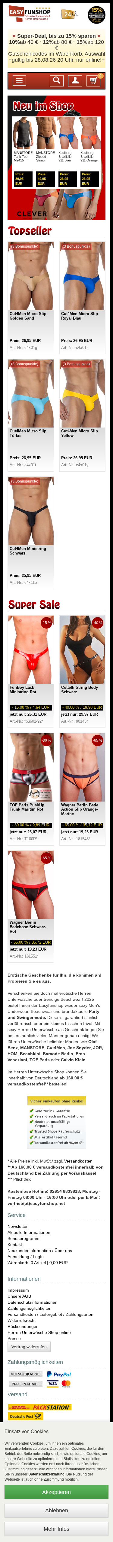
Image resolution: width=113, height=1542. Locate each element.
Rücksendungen (23, 1326)
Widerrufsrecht (22, 1320)
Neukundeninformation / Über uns (40, 1250)
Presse (14, 1338)
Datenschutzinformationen (33, 1302)
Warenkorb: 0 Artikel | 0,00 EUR (38, 1262)
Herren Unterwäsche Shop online (39, 1332)
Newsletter (18, 1226)
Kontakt (15, 1244)
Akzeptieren (56, 1492)
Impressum (18, 1290)
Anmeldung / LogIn (26, 1256)
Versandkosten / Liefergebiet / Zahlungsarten (50, 1314)
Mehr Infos (56, 1529)
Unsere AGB (19, 1296)
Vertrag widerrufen (29, 1346)
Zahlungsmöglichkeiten (30, 1308)
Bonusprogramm (23, 1238)
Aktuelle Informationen (29, 1232)
